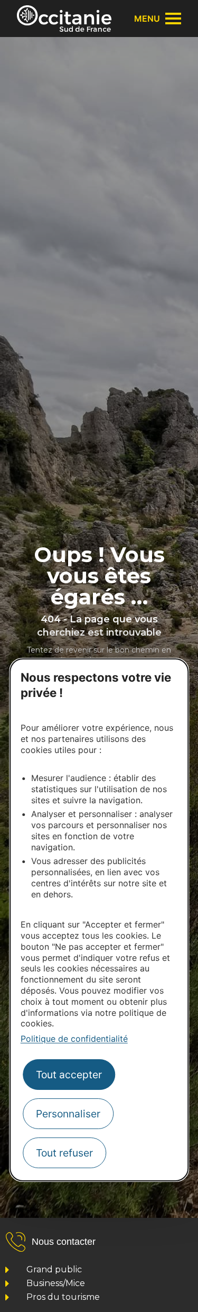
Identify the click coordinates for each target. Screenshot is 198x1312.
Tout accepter (69, 1074)
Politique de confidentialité (74, 1038)
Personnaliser (68, 1113)
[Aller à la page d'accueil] (64, 18)
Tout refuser (64, 1152)
